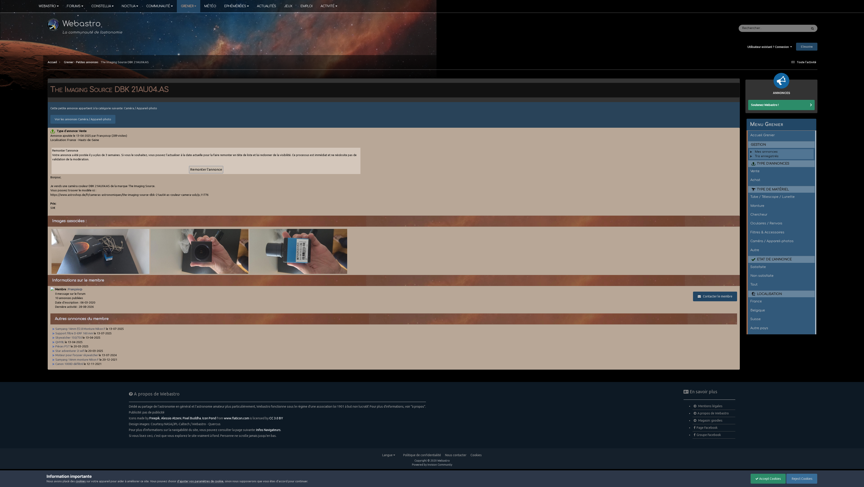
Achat (755, 180)
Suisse (755, 319)
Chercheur (758, 214)
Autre (754, 250)
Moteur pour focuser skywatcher (76, 355)
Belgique (757, 310)
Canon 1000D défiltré (69, 363)
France (756, 301)
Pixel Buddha (192, 418)
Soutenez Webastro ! (765, 104)
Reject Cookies (801, 478)
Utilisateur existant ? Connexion (768, 46)
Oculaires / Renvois (766, 223)
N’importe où (792, 28)
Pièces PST (62, 346)
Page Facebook (707, 427)
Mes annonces (766, 151)
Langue (387, 455)
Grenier (187, 6)
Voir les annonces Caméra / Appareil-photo (83, 119)
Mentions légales (710, 406)
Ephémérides (235, 6)
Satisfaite (758, 267)
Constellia (101, 6)
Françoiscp (75, 289)
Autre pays (759, 328)
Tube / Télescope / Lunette (772, 197)
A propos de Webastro (713, 413)
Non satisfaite (762, 275)
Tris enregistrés (766, 156)
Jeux (288, 6)
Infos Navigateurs (268, 430)
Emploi (307, 6)
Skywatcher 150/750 (68, 337)
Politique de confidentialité (422, 455)
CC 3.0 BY (276, 418)
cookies (81, 481)
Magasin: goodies (710, 420)
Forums (74, 6)
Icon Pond (209, 418)
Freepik (154, 418)
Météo (210, 6)
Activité (328, 6)
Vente (755, 171)
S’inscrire (807, 46)
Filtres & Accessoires (767, 232)
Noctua (128, 6)
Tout (754, 284)
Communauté (158, 6)
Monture (757, 206)
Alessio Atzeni (171, 418)
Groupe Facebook (709, 435)
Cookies (476, 455)
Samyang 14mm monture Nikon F (77, 359)
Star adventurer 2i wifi (70, 350)
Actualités (266, 6)
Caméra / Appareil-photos (772, 241)
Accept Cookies (769, 478)
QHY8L (59, 342)
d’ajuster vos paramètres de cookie (200, 481)
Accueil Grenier (762, 135)
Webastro (47, 6)
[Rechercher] (812, 28)
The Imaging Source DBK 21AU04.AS (125, 62)
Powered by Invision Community (432, 464)
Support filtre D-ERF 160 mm (74, 333)
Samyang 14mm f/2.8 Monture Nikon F (80, 328)
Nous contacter (455, 455)
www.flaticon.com (236, 418)
